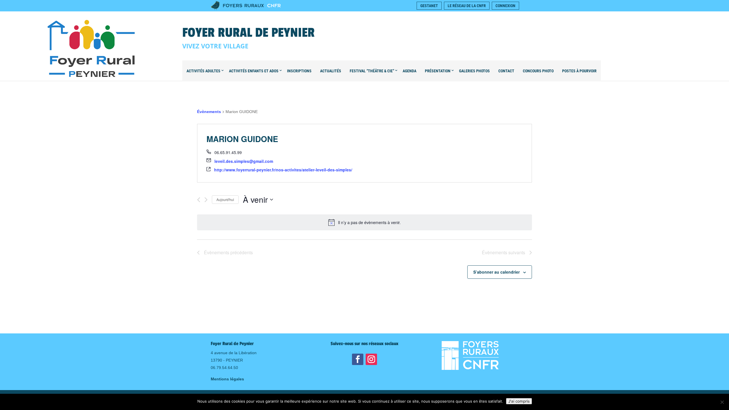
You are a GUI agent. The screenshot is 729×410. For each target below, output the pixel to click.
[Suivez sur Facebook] (357, 359)
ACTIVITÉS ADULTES (203, 71)
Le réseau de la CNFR (467, 5)
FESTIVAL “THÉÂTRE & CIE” (372, 71)
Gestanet (429, 5)
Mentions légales (227, 379)
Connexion (505, 5)
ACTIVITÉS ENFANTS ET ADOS (254, 71)
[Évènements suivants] (206, 199)
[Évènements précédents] (198, 199)
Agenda (409, 71)
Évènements (209, 111)
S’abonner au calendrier (496, 272)
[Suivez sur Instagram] (371, 359)
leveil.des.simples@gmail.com (243, 161)
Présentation (437, 71)
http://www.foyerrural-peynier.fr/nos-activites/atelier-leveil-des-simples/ (283, 170)
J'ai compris (519, 401)
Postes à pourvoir (579, 71)
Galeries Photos (474, 71)
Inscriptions (299, 71)
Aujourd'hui (225, 199)
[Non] (722, 402)
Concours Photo (538, 71)
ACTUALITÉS (330, 71)
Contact (506, 71)
